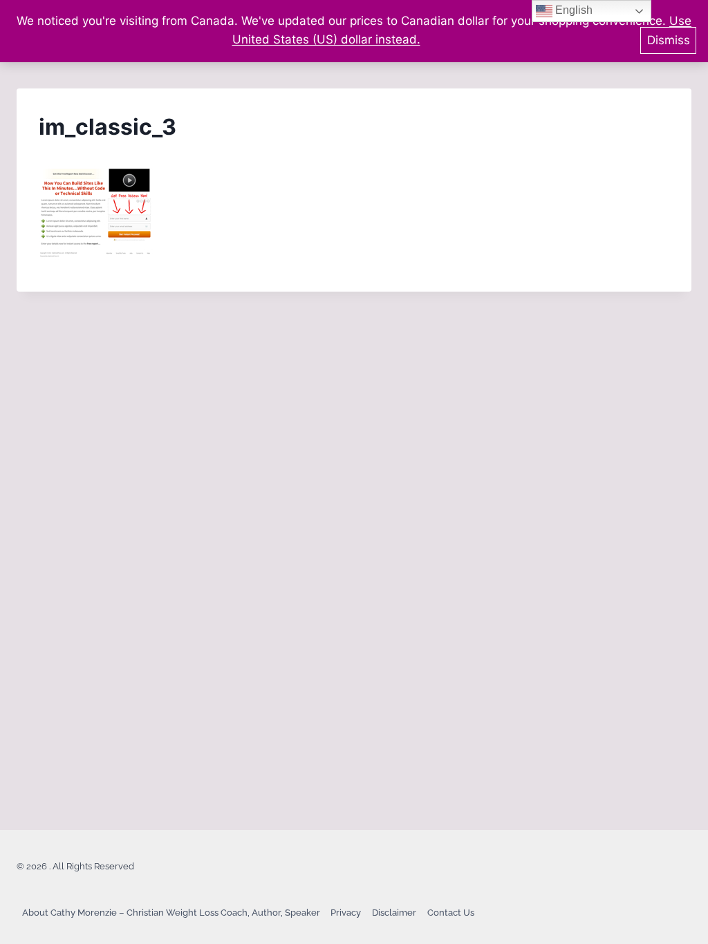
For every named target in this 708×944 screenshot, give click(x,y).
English (572, 10)
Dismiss (668, 40)
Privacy (345, 912)
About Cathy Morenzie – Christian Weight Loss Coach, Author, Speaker (171, 912)
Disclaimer (394, 912)
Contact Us (450, 912)
